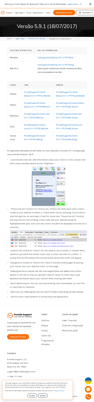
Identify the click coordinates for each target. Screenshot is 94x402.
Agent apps (20, 38)
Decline (43, 396)
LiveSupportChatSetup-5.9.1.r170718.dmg (55, 65)
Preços (29, 13)
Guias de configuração (72, 325)
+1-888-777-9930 (14, 376)
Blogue (44, 325)
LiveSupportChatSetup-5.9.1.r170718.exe (55, 57)
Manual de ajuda (70, 330)
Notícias (45, 320)
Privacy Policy (58, 391)
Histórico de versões (37, 38)
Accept (32, 396)
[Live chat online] (88, 389)
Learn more (72, 4)
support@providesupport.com (21, 371)
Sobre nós (46, 335)
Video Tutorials (69, 320)
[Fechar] (90, 4)
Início (9, 38)
